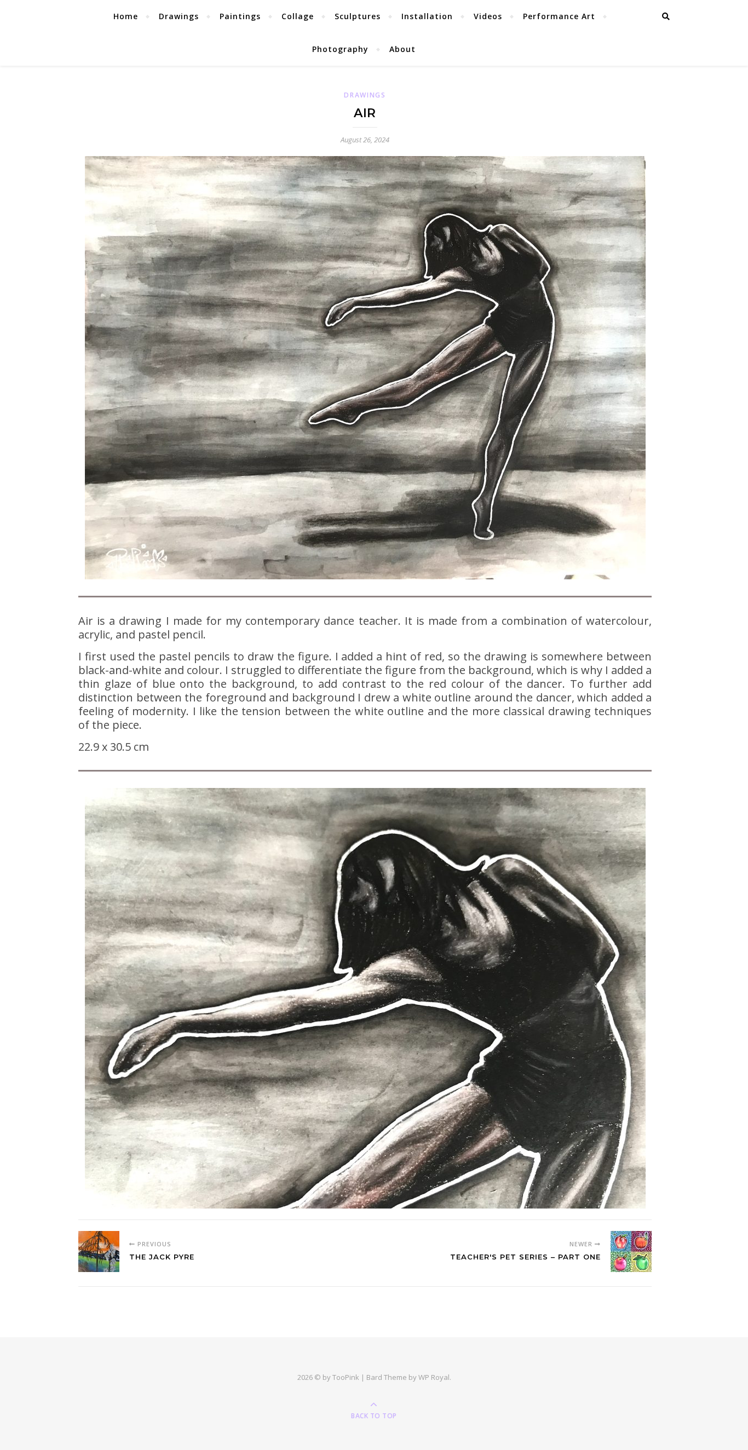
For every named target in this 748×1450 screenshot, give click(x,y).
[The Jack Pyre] (98, 1251)
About (402, 49)
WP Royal (434, 1377)
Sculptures (358, 16)
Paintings (240, 16)
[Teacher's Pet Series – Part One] (631, 1251)
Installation (427, 16)
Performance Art (559, 16)
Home (125, 16)
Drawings (179, 16)
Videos (488, 16)
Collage (297, 16)
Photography (340, 49)
